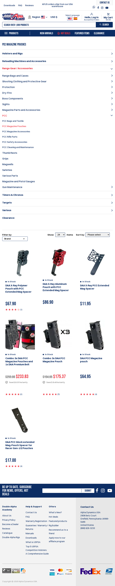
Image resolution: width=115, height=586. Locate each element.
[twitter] (95, 8)
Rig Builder (54, 525)
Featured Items (82, 33)
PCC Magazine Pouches (14, 126)
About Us (6, 515)
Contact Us (31, 512)
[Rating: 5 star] (12, 394)
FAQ (20, 5)
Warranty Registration (36, 521)
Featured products (58, 521)
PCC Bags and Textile (13, 121)
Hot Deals (65, 33)
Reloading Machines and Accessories (24, 61)
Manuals (30, 533)
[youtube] (107, 7)
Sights (6, 104)
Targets (7, 202)
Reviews (29, 5)
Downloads (9, 5)
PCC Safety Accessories (14, 142)
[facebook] (98, 7)
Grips (5, 158)
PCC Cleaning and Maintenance (18, 147)
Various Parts (10, 175)
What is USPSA (33, 542)
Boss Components (12, 98)
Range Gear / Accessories (17, 68)
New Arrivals (46, 33)
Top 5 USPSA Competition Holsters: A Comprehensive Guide (37, 550)
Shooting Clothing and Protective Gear (24, 81)
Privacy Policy (8, 520)
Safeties (7, 169)
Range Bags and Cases (15, 75)
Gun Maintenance (12, 187)
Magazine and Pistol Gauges (18, 181)
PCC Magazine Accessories (16, 131)
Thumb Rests (9, 152)
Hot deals (53, 516)
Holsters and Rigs (12, 53)
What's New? (55, 512)
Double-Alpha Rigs (11, 537)
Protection (8, 87)
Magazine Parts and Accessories (21, 109)
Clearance (99, 33)
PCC (4, 115)
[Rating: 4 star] (12, 309)
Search (105, 24)
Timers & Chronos (12, 194)
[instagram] (102, 7)
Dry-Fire (7, 92)
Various (6, 210)
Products (13, 33)
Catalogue (7, 533)
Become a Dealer (10, 524)
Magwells (7, 164)
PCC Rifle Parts (9, 136)
